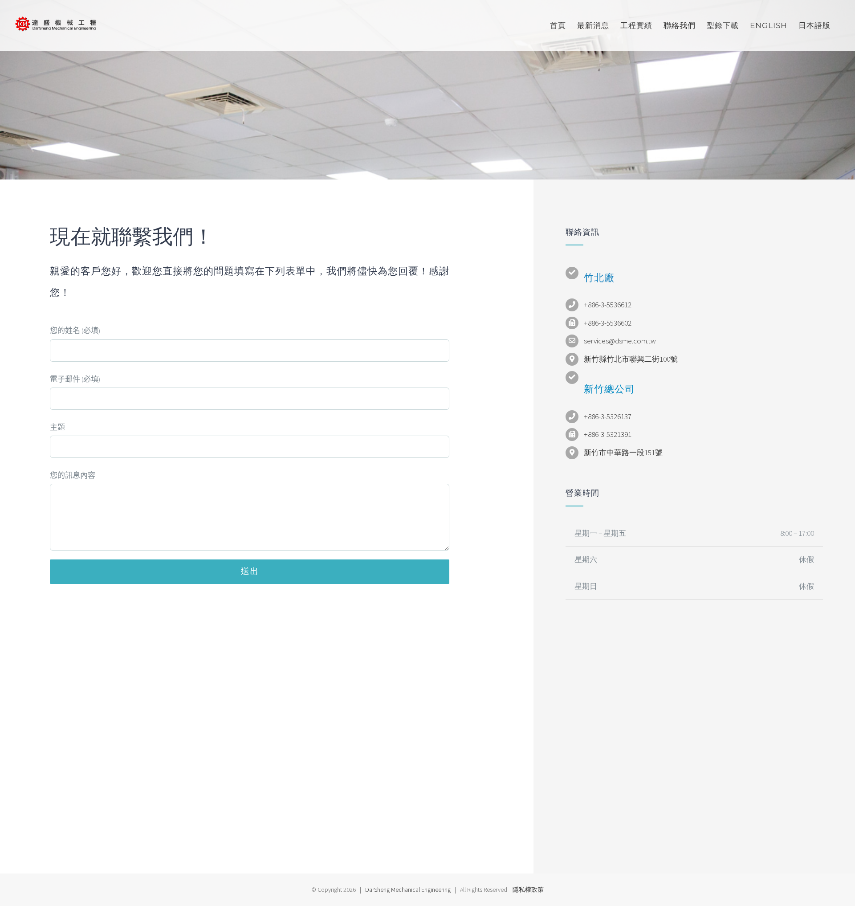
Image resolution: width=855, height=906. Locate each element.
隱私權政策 (528, 890)
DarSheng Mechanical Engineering (408, 890)
